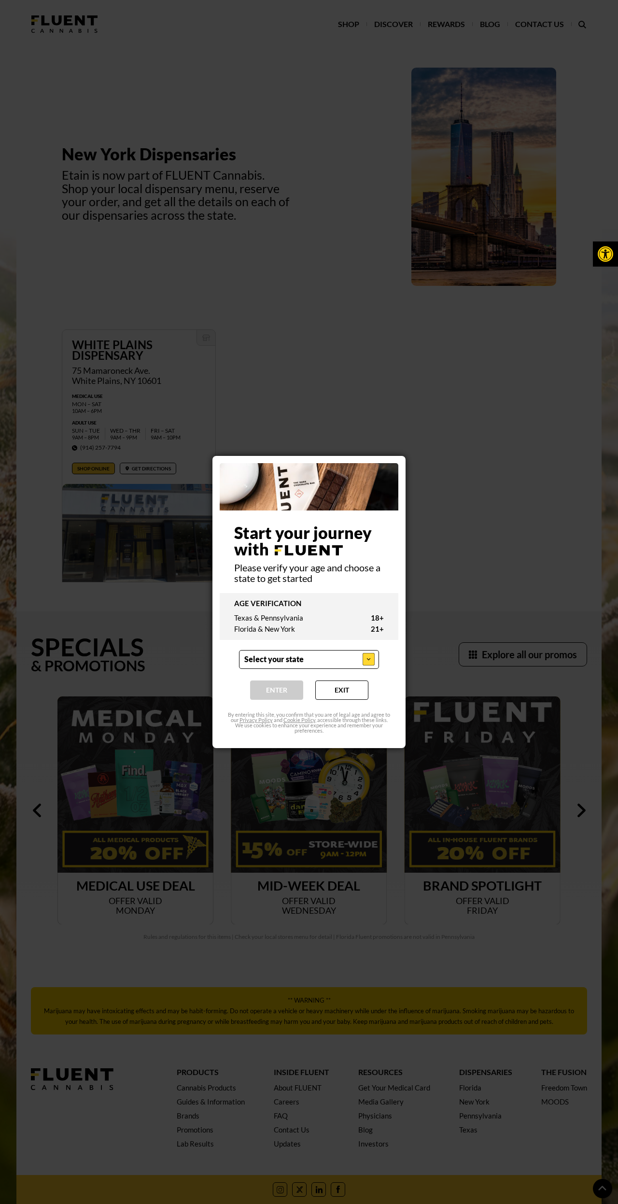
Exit (342, 690)
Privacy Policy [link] (256, 720)
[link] (605, 254)
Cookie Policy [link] (299, 720)
